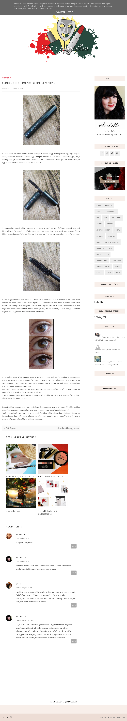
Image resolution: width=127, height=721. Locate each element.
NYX (110, 248)
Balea (98, 205)
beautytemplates (118, 717)
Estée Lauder (116, 218)
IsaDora (110, 224)
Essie (105, 218)
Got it (70, 12)
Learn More (60, 12)
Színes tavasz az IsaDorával (50, 476)
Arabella (8, 89)
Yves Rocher (116, 260)
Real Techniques (102, 254)
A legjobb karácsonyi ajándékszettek (47, 512)
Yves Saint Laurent (103, 266)
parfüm (117, 266)
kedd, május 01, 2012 (23, 538)
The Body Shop (101, 260)
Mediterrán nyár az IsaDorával (20, 476)
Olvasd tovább (109, 181)
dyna (19, 584)
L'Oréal (117, 230)
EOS (97, 218)
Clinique (6, 77)
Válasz (74, 546)
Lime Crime (111, 236)
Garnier (99, 224)
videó (117, 272)
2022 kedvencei (13, 511)
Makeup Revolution (111, 242)
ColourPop (111, 211)
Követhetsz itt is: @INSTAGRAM (63, 702)
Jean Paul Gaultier (103, 230)
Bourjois (108, 205)
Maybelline (100, 248)
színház (99, 272)
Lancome (99, 236)
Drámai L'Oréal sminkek (109, 176)
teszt (109, 272)
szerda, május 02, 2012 (24, 587)
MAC (98, 242)
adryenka (21, 534)
